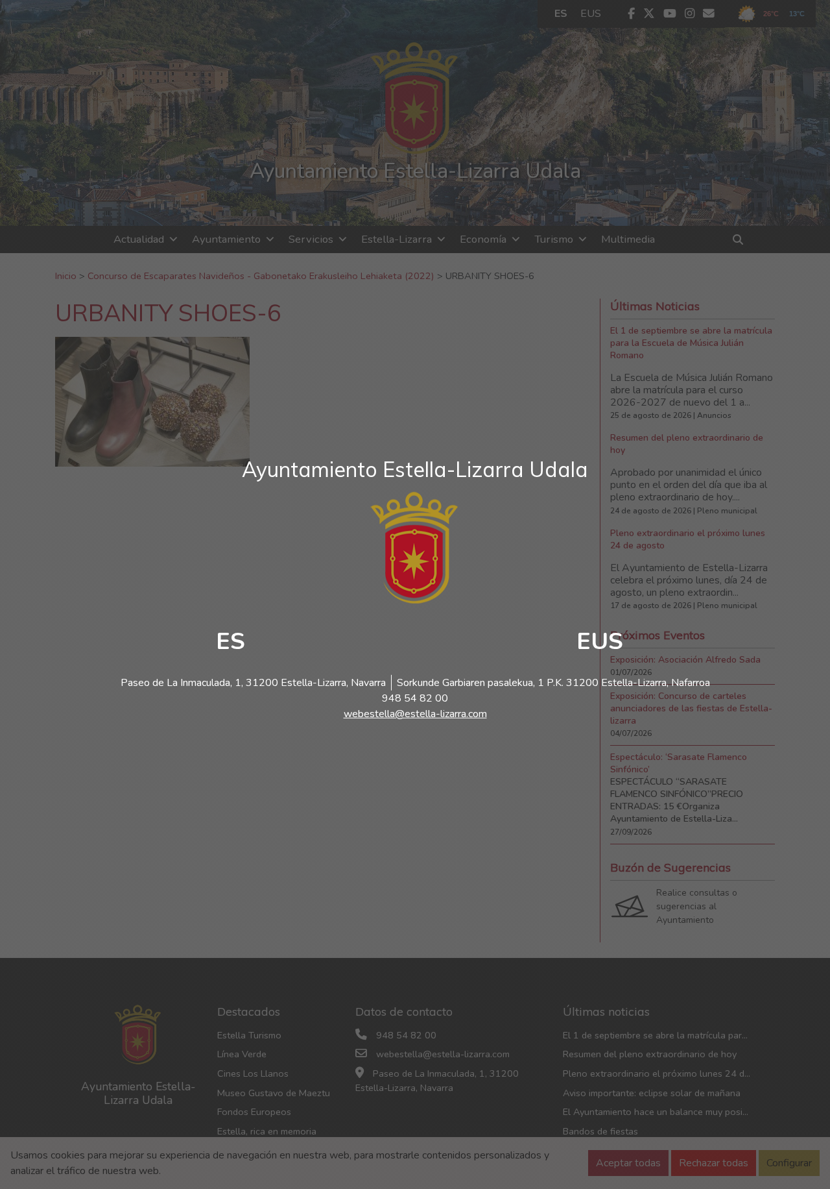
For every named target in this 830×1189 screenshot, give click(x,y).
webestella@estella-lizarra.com (415, 714)
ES (230, 641)
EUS (599, 641)
